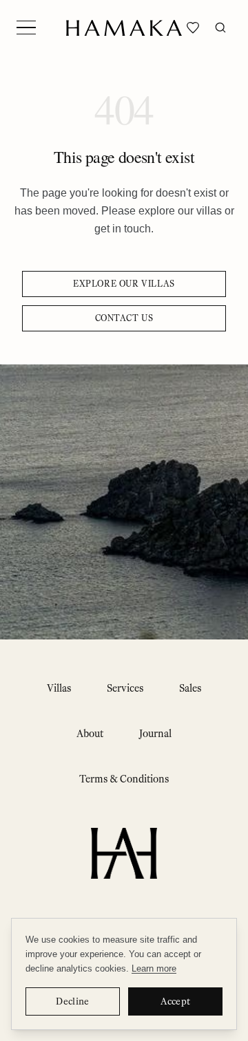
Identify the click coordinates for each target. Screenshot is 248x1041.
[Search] (220, 28)
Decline (72, 1001)
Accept (176, 1001)
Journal (155, 733)
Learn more (154, 968)
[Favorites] (193, 28)
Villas (59, 688)
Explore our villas (124, 283)
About (89, 733)
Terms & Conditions (124, 779)
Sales (190, 688)
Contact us (124, 318)
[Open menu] (26, 27)
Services (125, 688)
